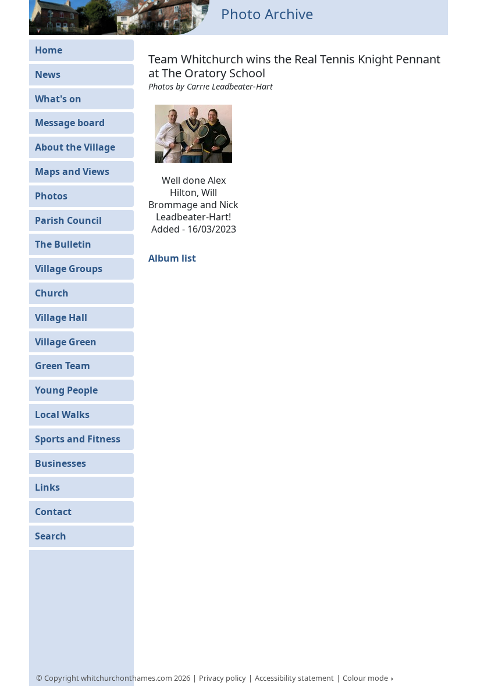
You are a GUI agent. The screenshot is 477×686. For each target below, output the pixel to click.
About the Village (75, 147)
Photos (51, 196)
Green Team (62, 365)
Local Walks (62, 414)
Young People (66, 390)
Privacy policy (222, 678)
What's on (58, 98)
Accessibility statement (294, 678)
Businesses (60, 463)
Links (47, 487)
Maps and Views (72, 171)
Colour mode (366, 678)
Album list (172, 258)
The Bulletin (63, 244)
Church (52, 293)
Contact (53, 511)
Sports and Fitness (77, 439)
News (47, 74)
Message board (70, 122)
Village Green (66, 341)
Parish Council (68, 220)
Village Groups (68, 268)
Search (50, 536)
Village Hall (61, 317)
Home (48, 50)
